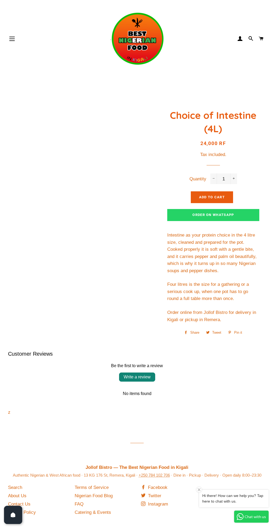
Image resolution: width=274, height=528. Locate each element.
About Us (17, 495)
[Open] (13, 515)
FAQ (79, 504)
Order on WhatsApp (213, 215)
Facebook (157, 487)
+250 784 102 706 (154, 475)
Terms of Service (92, 487)
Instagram (157, 504)
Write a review (137, 377)
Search (15, 487)
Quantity (197, 178)
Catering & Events (93, 512)
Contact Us (19, 504)
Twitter (154, 495)
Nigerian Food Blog (94, 495)
